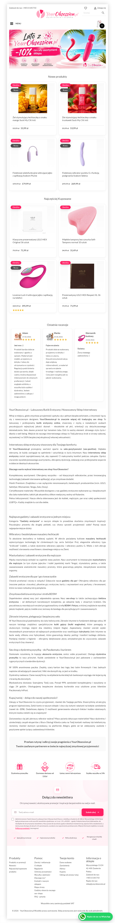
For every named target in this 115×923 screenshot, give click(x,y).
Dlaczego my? (39, 878)
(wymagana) (59, 823)
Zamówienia (64, 865)
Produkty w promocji (17, 862)
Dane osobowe (66, 862)
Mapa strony (39, 887)
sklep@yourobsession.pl (95, 884)
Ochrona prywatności (42, 872)
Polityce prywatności (22, 828)
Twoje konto (67, 858)
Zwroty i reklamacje (42, 862)
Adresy (62, 868)
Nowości (12, 865)
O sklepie (38, 865)
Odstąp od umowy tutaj (69, 875)
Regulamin (38, 868)
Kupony (63, 872)
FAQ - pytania (39, 897)
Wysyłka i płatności (42, 875)
